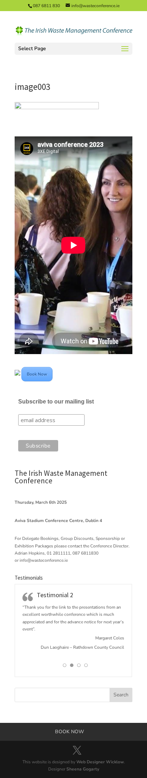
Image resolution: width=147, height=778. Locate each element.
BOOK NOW (69, 731)
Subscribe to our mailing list (56, 401)
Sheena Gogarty (82, 769)
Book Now (37, 374)
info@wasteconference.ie (44, 560)
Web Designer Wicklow (100, 762)
